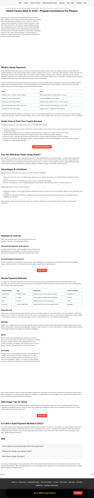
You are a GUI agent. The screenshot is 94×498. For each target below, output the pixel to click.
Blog (85, 3)
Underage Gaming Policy (51, 485)
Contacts (55, 482)
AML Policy (72, 482)
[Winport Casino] (12, 2)
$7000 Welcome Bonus (42, 146)
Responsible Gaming (33, 482)
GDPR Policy (39, 485)
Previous (2, 474)
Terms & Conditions (46, 482)
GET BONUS (78, 493)
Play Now (41, 270)
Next (92, 474)
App (68, 3)
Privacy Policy (22, 482)
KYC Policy (79, 482)
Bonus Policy (63, 482)
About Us (14, 482)
